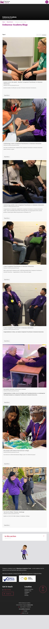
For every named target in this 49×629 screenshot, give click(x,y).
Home (3, 22)
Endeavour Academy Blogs (20, 22)
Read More (6, 95)
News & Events (10, 22)
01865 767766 (7, 589)
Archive (44, 35)
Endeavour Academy (5, 2)
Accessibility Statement (24, 609)
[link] (37, 35)
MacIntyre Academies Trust (24, 568)
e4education (30, 604)
